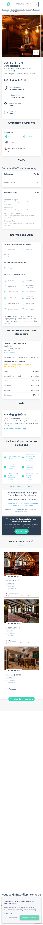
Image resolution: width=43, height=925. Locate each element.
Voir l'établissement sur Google (16, 429)
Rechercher (21, 531)
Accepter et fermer (29, 918)
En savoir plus (8, 913)
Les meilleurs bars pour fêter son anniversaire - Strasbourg (32, 457)
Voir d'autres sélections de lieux (21, 486)
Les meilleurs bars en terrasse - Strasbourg (14, 466)
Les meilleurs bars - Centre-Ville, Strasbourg (21, 503)
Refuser (13, 918)
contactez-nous (21, 512)
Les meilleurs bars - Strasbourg (14, 457)
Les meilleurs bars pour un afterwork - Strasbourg (32, 476)
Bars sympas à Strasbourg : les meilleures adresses (13, 476)
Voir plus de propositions (21, 699)
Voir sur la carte (9, 353)
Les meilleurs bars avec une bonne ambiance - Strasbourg (32, 466)
